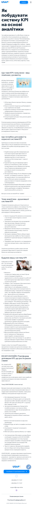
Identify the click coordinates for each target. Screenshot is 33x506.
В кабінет (24, 2)
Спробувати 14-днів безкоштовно (15, 471)
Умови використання (16, 496)
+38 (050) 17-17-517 (16, 480)
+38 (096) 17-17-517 (16, 483)
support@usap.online (16, 487)
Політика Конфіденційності (16, 500)
